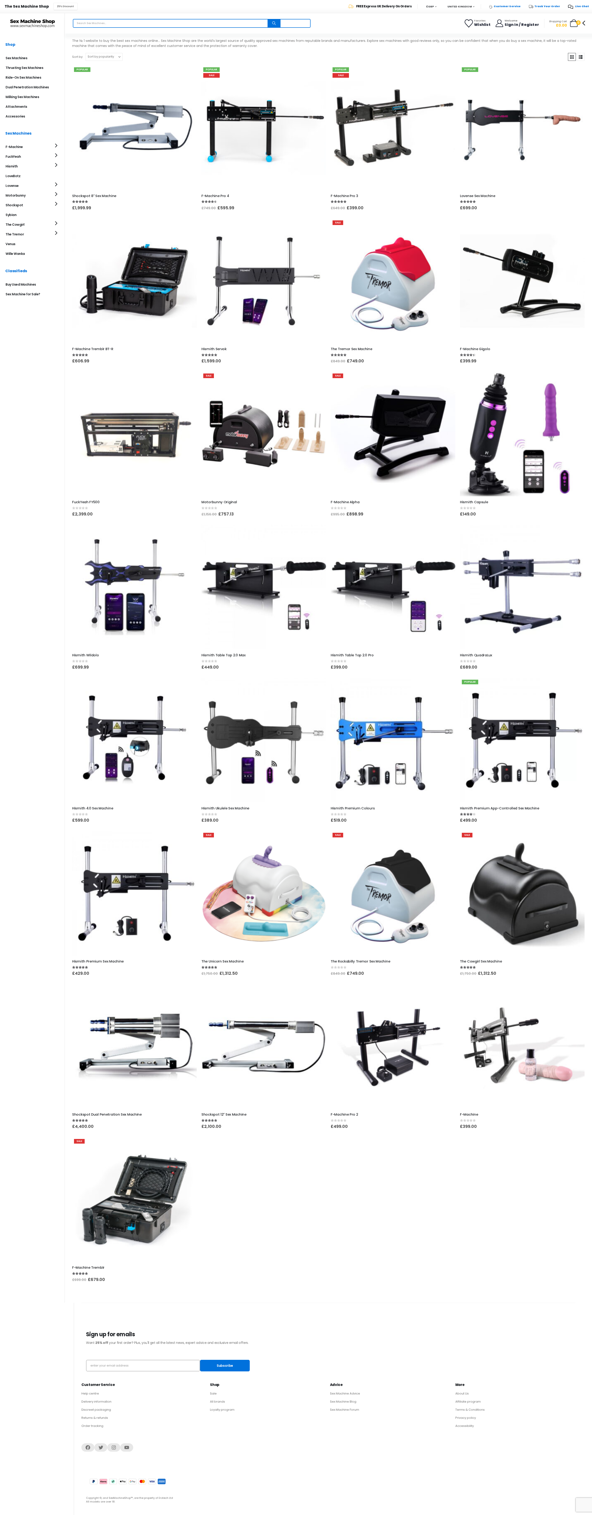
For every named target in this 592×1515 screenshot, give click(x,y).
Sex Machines (16, 58)
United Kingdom (459, 6)
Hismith (12, 166)
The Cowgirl (15, 224)
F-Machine (14, 147)
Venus (10, 244)
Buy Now (318, 73)
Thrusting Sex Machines (24, 67)
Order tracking (92, 1426)
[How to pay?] (127, 1481)
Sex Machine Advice (345, 1393)
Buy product (189, 73)
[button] (572, 57)
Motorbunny (15, 195)
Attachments (16, 106)
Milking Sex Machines (22, 97)
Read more (448, 991)
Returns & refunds (94, 1418)
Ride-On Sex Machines (23, 77)
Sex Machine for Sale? (23, 294)
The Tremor (15, 234)
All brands (217, 1401)
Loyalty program (222, 1409)
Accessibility (464, 1426)
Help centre (90, 1393)
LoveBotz (13, 176)
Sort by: (77, 57)
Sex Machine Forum (344, 1409)
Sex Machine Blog (343, 1401)
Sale (213, 1393)
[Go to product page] (134, 281)
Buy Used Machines (21, 284)
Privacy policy (465, 1418)
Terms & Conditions (470, 1409)
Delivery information (96, 1401)
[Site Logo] (32, 23)
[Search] (274, 23)
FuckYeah (13, 156)
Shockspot (14, 205)
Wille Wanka (15, 253)
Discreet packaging (96, 1409)
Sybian (11, 215)
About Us (462, 1393)
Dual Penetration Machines (27, 87)
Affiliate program (468, 1401)
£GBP (430, 6)
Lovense (12, 185)
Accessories (15, 116)
